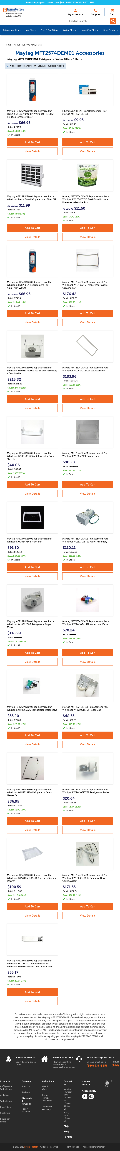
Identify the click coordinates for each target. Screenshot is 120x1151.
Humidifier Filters (5, 1120)
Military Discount (26, 1110)
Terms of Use (73, 1146)
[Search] (113, 21)
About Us (26, 1086)
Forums (68, 1136)
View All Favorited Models (51, 65)
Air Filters (4, 1095)
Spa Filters (5, 1112)
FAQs (66, 1126)
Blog (66, 1131)
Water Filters (6, 1101)
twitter (108, 1081)
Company (26, 1081)
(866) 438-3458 (97, 1065)
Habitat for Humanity (47, 1108)
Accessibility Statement (94, 1146)
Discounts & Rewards (27, 1101)
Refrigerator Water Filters (6, 1087)
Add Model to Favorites (21, 65)
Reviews (26, 1092)
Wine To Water (45, 1087)
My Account (74, 14)
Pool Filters (5, 1106)
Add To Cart (32, 142)
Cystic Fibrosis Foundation (47, 1098)
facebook (114, 1081)
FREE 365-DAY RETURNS (80, 2)
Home (8, 44)
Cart (112, 14)
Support (95, 14)
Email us (90, 1062)
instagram (109, 1085)
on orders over (45, 2)
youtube (108, 1083)
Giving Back (48, 1081)
